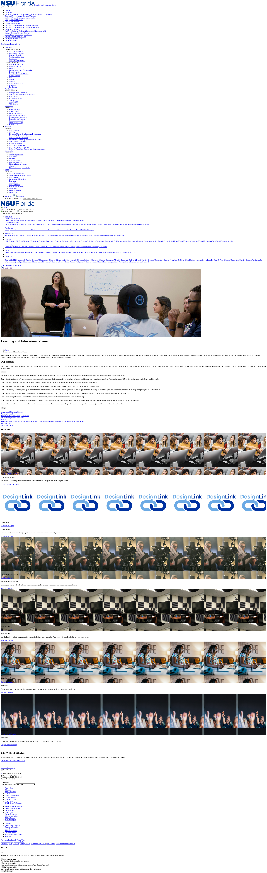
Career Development (16, 121)
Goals (3, 372)
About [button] (7, 170)
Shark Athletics (14, 111)
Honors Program (14, 76)
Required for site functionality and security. (15, 860)
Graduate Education (15, 55)
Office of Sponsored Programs (19, 147)
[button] (15, 196)
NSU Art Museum (15, 160)
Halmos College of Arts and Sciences (17, 33)
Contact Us (13, 192)
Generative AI (54, 421)
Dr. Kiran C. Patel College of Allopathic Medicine (21, 25)
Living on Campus (15, 113)
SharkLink (8, 12)
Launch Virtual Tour (18, 840)
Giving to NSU (10, 810)
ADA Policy (51, 844)
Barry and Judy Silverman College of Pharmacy (21, 16)
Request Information (11, 827)
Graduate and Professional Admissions (22, 94)
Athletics (8, 790)
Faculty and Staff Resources (14, 806)
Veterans (12, 100)
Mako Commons (64, 421)
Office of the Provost (16, 51)
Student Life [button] (9, 106)
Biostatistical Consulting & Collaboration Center (25, 140)
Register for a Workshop (9, 734)
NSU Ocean (13, 132)
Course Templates (26, 421)
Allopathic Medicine (16, 64)
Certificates (13, 59)
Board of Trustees (15, 190)
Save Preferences (7, 871)
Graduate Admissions (12, 29)
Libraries (12, 158)
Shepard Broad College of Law (15, 37)
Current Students (10, 797)
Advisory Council (7, 414)
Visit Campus (13, 104)
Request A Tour (6, 840)
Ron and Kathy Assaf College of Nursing (18, 35)
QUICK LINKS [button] (6, 7)
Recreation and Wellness (17, 119)
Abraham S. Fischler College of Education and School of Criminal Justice (29, 14)
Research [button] (8, 126)
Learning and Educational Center (12, 412)
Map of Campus (10, 820)
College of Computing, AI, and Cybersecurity (20, 18)
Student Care (13, 124)
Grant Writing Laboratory (17, 141)
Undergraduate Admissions (14, 38)
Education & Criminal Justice (18, 74)
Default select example (8, 784)
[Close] (2, 852)
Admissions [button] (9, 89)
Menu (3, 408)
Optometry (12, 81)
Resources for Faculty (8, 421)
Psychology (13, 87)
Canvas (7, 10)
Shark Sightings (14, 109)
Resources (12, 181)
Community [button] (9, 151)
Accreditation (13, 183)
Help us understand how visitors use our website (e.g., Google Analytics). (25, 864)
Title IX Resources (11, 831)
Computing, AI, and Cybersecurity (20, 70)
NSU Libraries (10, 818)
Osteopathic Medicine (16, 83)
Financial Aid (13, 96)
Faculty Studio (44, 421)
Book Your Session (7, 630)
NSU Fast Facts (14, 185)
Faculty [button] (3, 419)
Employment (9, 801)
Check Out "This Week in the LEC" (13, 761)
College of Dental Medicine (14, 20)
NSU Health (13, 156)
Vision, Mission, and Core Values (20, 175)
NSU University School (17, 61)
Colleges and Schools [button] (12, 222)
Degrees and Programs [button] (12, 218)
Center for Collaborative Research (20, 136)
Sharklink (8, 829)
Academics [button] (8, 47)
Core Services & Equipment (18, 138)
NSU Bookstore (10, 792)
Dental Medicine (14, 72)
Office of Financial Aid (12, 808)
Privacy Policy (25, 844)
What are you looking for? (14, 198)
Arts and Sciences (15, 66)
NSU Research (14, 130)
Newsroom (12, 188)
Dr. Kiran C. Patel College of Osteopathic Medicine (22, 27)
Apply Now (17, 44)
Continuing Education (16, 57)
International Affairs (15, 98)
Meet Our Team (6, 423)
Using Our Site (14, 844)
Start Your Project (6, 578)
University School (11, 40)
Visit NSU (8, 836)
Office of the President (16, 173)
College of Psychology (12, 23)
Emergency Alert (10, 799)
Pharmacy (12, 85)
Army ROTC (13, 102)
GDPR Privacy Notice (38, 844)
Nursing (11, 79)
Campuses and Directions (17, 179)
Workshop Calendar (7, 425)
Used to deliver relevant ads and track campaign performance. (21, 868)
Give (2, 44)
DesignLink (36, 421)
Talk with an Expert (7, 526)
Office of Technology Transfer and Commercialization (27, 149)
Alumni (11, 166)
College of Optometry (12, 22)
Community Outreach (16, 155)
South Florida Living (16, 123)
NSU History (13, 177)
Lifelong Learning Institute (18, 164)
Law (10, 78)
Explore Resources (7, 682)
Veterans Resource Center (13, 834)
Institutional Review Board (18, 143)
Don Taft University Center (18, 162)
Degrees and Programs (16, 53)
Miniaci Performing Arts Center (19, 168)
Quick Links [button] (9, 256)
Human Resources (11, 814)
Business (12, 68)
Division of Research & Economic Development (25, 134)
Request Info (8, 44)
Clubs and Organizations (17, 115)
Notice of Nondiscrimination (65, 844)
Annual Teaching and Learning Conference (15, 416)
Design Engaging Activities (10, 474)
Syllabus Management (77, 421)
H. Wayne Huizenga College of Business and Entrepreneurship (26, 31)
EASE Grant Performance (13, 803)
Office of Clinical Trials (17, 145)
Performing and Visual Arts (18, 117)
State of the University (16, 187)
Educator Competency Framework (12, 418)
